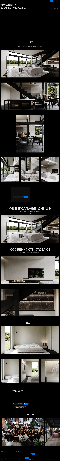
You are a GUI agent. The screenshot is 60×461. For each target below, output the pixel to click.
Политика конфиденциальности (4, 459)
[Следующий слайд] (55, 431)
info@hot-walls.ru (49, 449)
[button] (51, 1)
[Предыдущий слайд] (4, 431)
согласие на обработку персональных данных (20, 200)
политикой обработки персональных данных (18, 458)
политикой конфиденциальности (22, 199)
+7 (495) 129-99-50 (34, 449)
